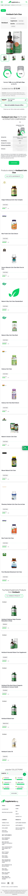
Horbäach (13, 18)
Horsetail (5, 657)
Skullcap (5, 624)
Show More (14, 793)
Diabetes (3, 773)
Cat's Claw (21, 20)
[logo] (14, 2)
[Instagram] (12, 883)
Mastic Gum (5, 723)
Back (3, 10)
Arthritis (13, 26)
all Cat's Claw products (13, 176)
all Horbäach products (13, 595)
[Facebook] (8, 883)
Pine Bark (5, 690)
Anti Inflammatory (20, 23)
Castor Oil (5, 756)
